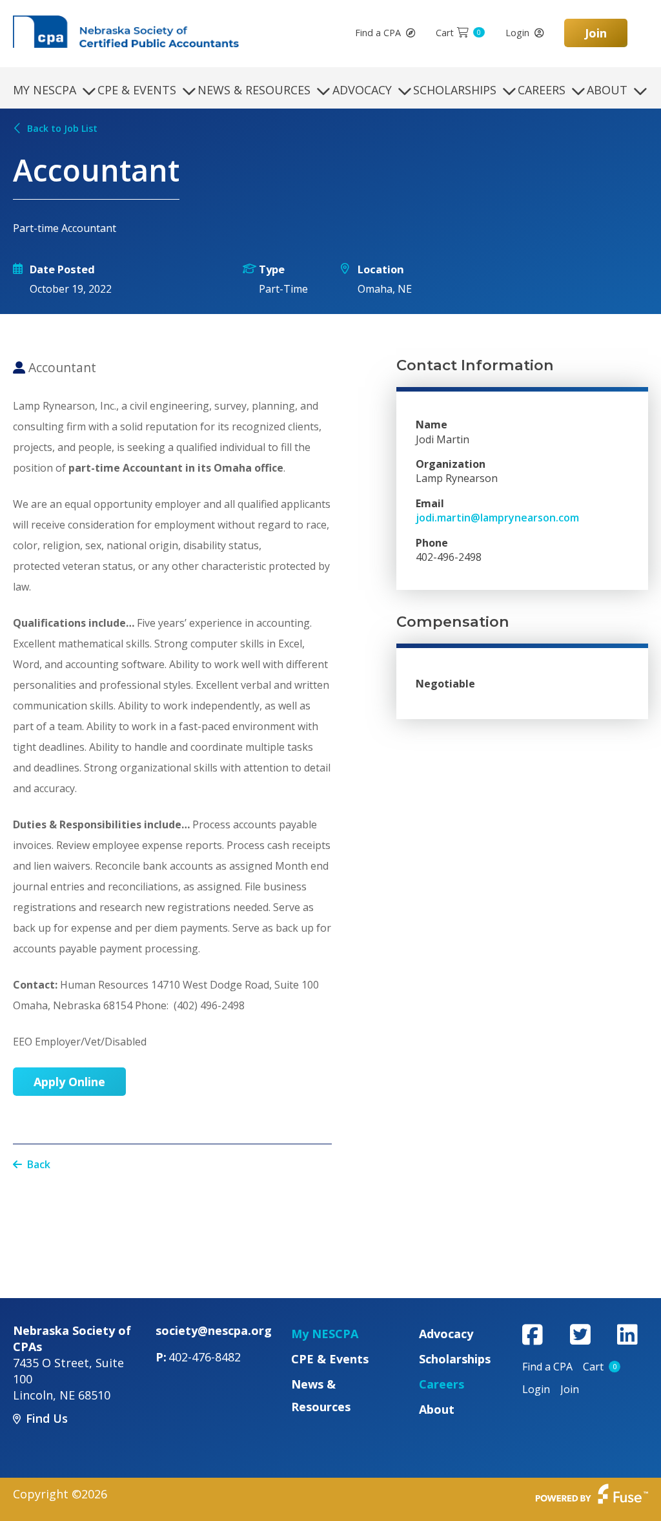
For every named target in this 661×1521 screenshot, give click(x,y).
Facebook (532, 1334)
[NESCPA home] (126, 30)
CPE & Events (136, 90)
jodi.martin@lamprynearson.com (497, 517)
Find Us (47, 1418)
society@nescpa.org (214, 1330)
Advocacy (362, 90)
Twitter (580, 1334)
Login (517, 32)
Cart (458, 32)
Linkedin (627, 1334)
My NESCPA (44, 90)
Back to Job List (62, 128)
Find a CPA (378, 32)
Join (596, 33)
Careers (541, 90)
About (607, 90)
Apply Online (69, 1081)
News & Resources (254, 90)
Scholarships (454, 90)
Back (38, 1164)
